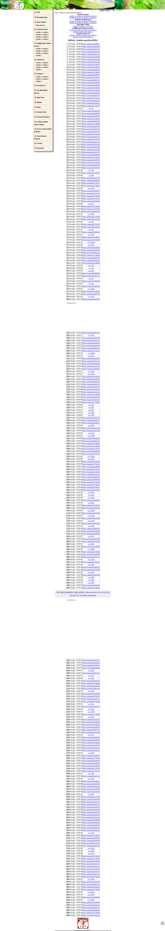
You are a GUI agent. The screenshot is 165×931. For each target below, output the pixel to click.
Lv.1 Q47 (91, 735)
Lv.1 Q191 (91, 892)
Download (92, 595)
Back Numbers (40, 25)
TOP (56, 13)
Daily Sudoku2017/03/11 (91, 454)
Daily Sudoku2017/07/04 (91, 449)
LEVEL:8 (93, 18)
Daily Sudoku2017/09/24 (91, 173)
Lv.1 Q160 (91, 712)
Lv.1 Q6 (91, 284)
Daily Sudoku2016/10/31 (91, 258)
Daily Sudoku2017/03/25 (91, 240)
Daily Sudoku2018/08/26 (91, 70)
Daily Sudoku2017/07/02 (91, 817)
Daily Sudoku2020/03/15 (91, 80)
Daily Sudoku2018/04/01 (91, 345)
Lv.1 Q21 (91, 271)
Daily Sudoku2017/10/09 (91, 255)
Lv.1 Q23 (91, 412)
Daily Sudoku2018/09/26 (91, 180)
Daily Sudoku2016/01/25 (91, 101)
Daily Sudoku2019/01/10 (91, 400)
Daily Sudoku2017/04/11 (91, 745)
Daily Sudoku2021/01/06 (91, 815)
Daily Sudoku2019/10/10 (91, 523)
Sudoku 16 (40, 59)
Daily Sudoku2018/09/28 (91, 113)
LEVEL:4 (93, 16)
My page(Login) (42, 17)
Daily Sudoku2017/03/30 (91, 62)
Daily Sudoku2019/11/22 (91, 673)
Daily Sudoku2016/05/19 (91, 46)
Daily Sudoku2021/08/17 (91, 423)
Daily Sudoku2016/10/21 (91, 763)
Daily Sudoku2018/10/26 (91, 299)
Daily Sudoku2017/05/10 (91, 418)
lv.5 (71, 595)
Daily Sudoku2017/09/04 (91, 546)
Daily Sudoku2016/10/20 (91, 168)
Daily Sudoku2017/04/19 (91, 198)
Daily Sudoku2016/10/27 (91, 864)
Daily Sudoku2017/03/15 (91, 88)
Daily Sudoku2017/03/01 (91, 291)
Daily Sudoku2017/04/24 (91, 792)
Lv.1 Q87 (91, 410)
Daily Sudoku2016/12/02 (91, 358)
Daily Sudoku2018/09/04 (91, 737)
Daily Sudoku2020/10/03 (91, 825)
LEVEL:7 (86, 18)
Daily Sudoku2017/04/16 (91, 810)
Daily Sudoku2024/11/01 (91, 260)
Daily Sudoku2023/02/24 (91, 250)
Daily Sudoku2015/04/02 (91, 897)
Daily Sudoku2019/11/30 (91, 340)
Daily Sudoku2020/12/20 (91, 508)
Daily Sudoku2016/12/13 (91, 706)
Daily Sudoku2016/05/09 (91, 85)
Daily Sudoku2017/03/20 (91, 461)
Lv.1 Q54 (91, 214)
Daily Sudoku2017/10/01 (91, 485)
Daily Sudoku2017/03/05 (91, 531)
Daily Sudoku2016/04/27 (91, 420)
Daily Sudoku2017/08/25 (91, 446)
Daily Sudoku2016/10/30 (91, 54)
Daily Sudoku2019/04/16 (91, 382)
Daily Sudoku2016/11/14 (91, 142)
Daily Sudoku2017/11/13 (91, 557)
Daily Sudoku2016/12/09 (91, 57)
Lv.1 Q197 (91, 895)
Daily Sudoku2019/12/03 (91, 822)
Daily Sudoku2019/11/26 (91, 905)
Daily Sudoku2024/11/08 (91, 150)
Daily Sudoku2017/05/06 (91, 263)
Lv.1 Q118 (91, 289)
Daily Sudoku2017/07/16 (91, 193)
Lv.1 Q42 (91, 572)
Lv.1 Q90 (91, 580)
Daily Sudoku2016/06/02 (91, 369)
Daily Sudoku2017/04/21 (91, 835)
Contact (39, 143)
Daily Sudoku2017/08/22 (91, 902)
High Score (40, 97)
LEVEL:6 (79, 18)
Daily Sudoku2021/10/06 (91, 725)
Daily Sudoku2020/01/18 (91, 384)
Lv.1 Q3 (91, 229)
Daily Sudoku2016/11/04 (91, 392)
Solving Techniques (43, 117)
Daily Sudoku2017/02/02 (91, 134)
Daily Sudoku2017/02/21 (91, 387)
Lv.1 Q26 (91, 565)
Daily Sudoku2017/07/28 (91, 366)
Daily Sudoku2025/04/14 (91, 348)
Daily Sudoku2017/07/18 (91, 209)
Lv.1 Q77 (91, 204)
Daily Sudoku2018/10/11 (91, 389)
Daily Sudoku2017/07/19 (91, 131)
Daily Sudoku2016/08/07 (91, 75)
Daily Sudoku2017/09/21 (91, 67)
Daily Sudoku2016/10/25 (91, 585)
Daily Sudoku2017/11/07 (91, 183)
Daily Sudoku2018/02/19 (91, 343)
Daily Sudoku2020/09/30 (91, 812)
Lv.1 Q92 (91, 670)
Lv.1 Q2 (91, 170)
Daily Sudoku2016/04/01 (91, 755)
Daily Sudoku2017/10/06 (91, 217)
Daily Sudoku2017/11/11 (91, 843)
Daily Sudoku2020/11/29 (91, 294)
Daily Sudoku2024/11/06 (91, 227)
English (107, 10)
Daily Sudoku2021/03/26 (91, 541)
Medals (39, 102)
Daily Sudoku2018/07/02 (91, 681)
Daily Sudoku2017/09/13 (91, 665)
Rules (85, 595)
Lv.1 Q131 (91, 374)
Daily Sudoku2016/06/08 (91, 694)
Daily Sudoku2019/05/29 (91, 477)
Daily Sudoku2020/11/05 (91, 518)
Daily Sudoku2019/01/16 (91, 441)
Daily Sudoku (41, 22)
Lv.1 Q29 (91, 851)
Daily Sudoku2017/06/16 (91, 376)
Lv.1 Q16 (91, 678)
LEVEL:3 (86, 16)
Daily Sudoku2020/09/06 (91, 722)
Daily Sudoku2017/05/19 (91, 394)
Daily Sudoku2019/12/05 (91, 799)
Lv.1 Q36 (91, 433)
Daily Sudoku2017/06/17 (91, 487)
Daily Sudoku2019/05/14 (91, 451)
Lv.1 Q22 (91, 335)
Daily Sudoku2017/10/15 (91, 464)
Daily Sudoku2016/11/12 (91, 748)
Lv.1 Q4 (91, 268)
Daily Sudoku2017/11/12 (91, 98)
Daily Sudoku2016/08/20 (91, 838)
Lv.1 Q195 (91, 436)
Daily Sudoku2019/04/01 (91, 784)
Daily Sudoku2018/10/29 (91, 539)
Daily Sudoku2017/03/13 (91, 869)
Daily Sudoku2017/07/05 (91, 789)
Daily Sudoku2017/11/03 (91, 797)
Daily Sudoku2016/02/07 (91, 807)
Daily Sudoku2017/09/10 (91, 237)
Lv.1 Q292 (91, 510)
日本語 (102, 10)
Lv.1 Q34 (91, 492)
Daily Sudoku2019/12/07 (91, 276)
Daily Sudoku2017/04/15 (91, 882)
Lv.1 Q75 (91, 779)
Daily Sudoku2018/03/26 (91, 59)
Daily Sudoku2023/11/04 (91, 95)
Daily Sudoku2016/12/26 (91, 740)
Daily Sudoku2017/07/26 (91, 768)
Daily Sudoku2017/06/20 (91, 856)
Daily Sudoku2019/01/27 (91, 884)
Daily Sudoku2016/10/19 (91, 840)
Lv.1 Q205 (91, 549)
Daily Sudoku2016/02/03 (91, 534)
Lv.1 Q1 (91, 108)
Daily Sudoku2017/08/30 (91, 889)
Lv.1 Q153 (91, 425)
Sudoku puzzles (42, 29)
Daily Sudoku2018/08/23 (91, 364)
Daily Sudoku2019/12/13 (91, 490)
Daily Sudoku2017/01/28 (91, 90)
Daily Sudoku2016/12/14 (91, 137)
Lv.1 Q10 (91, 235)
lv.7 (78, 595)
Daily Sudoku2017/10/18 (91, 472)
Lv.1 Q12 (91, 265)
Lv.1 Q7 (91, 278)
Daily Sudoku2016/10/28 (91, 732)
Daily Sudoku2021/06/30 (91, 877)
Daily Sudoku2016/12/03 (91, 887)
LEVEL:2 (79, 16)
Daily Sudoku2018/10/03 (91, 513)
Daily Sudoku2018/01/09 (91, 165)
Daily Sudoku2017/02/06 (91, 861)
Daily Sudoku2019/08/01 (91, 500)
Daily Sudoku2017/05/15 (91, 505)
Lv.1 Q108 (91, 242)
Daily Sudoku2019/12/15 (91, 750)
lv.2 (101, 592)
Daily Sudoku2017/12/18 (91, 219)
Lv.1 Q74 (91, 853)
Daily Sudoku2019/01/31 (91, 730)
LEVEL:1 (72, 16)
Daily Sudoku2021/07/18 (91, 431)
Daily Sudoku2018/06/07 (91, 44)
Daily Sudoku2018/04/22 (91, 567)
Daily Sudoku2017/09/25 (91, 124)
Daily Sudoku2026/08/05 (91, 201)
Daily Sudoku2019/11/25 (91, 178)
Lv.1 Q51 (91, 691)
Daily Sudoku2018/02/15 (91, 846)
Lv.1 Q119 (91, 498)
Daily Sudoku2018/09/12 (91, 52)
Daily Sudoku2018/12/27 (91, 191)
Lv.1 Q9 (91, 175)
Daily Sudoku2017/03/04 (91, 758)
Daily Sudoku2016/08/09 (91, 160)
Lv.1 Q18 (91, 526)
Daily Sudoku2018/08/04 (91, 910)
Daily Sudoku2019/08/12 (91, 247)
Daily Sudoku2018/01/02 (91, 211)
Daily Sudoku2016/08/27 (91, 103)
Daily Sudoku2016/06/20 (91, 116)
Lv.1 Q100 (91, 521)
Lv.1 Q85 (91, 577)
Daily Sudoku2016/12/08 (91, 575)
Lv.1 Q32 (91, 773)
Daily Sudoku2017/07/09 (91, 139)
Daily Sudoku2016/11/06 (91, 786)
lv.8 (81, 595)
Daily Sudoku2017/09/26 (91, 683)
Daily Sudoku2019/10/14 (91, 874)
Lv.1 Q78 (91, 833)
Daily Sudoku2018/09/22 (91, 155)
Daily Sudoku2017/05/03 (91, 443)
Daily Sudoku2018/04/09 (91, 686)
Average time (41, 85)
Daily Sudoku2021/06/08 (91, 467)
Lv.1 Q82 (91, 503)
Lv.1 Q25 (91, 415)
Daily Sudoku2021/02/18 (91, 915)
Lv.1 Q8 (91, 407)
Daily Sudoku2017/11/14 (91, 351)
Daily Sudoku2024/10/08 (91, 766)
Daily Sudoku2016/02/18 (91, 338)
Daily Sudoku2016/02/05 (91, 554)
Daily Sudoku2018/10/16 (91, 688)
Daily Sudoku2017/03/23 (91, 588)
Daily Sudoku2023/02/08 (91, 479)
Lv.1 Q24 (91, 245)
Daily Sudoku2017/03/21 (91, 743)
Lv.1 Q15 (91, 583)
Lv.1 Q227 (91, 459)
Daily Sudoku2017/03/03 (91, 157)
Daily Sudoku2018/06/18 (91, 273)
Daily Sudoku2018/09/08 (91, 820)
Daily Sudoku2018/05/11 (91, 286)
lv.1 (97, 592)
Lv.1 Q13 (91, 704)
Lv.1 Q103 (91, 456)
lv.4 (108, 592)
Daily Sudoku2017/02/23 (91, 469)
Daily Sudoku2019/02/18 (91, 126)
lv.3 (104, 592)
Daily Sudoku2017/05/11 (91, 77)
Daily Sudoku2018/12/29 (91, 397)
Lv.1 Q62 (91, 794)
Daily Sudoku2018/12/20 (91, 871)
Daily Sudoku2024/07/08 (91, 147)
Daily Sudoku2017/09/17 (91, 64)
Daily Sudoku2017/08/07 (91, 186)
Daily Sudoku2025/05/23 (91, 93)
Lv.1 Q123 (91, 516)
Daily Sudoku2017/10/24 (91, 162)
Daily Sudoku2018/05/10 (91, 438)
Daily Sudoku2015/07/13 (91, 333)
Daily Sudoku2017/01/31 (91, 361)
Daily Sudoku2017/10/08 (91, 196)
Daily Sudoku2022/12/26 (91, 144)
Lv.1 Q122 (91, 188)
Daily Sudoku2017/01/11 (91, 771)
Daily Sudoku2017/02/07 (91, 696)
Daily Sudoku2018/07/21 (91, 253)
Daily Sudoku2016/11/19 (91, 719)
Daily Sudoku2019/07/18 (91, 129)
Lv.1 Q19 (91, 559)
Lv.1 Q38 (91, 371)
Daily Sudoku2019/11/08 (91, 428)
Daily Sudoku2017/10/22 (91, 714)
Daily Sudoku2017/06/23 (91, 570)
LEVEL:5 (73, 18)
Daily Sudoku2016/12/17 (91, 866)
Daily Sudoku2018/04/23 (91, 121)
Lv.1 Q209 (91, 353)
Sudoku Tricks (41, 112)
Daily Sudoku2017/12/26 (91, 482)
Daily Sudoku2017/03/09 (91, 281)
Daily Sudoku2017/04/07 (91, 106)
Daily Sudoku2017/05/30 (91, 913)
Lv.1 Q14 (91, 296)
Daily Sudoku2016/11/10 (91, 802)
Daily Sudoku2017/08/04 (91, 72)
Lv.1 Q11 (91, 405)
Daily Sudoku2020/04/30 (91, 668)
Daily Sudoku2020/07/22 (91, 152)
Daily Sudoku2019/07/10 (91, 776)
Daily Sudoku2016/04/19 (91, 49)
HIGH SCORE (79, 592)
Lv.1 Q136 (91, 879)
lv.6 (74, 595)
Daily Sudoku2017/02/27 (91, 379)
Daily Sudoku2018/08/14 (91, 830)
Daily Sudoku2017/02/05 (91, 701)
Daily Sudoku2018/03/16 (91, 804)
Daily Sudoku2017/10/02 (91, 859)
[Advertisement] (122, 39)
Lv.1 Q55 (91, 753)
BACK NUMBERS (67, 592)
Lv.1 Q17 (91, 676)
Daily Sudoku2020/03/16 (91, 828)
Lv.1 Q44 (91, 717)
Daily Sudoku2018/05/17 (91, 907)
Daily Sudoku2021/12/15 (91, 474)
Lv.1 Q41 (91, 356)
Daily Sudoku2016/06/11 (91, 781)
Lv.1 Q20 (91, 495)
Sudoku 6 (40, 73)
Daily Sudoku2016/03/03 (91, 727)
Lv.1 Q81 (91, 709)
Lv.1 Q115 (91, 848)
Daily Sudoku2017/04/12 (91, 119)
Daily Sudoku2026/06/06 (91, 83)
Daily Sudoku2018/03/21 (91, 761)
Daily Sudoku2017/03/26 (91, 224)
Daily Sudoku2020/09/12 (91, 232)
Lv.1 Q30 (91, 544)
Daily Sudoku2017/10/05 (91, 552)
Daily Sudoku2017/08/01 (91, 402)
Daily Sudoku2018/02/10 (91, 111)
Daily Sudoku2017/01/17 (91, 699)
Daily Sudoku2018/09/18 (91, 528)
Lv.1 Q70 (91, 536)
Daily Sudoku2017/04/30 (91, 562)
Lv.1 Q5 (91, 222)
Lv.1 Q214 (91, 900)
